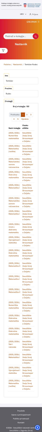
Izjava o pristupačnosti (21, 415)
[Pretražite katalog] (35, 36)
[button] (33, 14)
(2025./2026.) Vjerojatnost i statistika (14, 240)
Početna (7, 64)
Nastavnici (17, 64)
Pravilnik (21, 411)
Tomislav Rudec (31, 64)
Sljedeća (24, 119)
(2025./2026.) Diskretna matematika (14, 175)
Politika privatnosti (21, 418)
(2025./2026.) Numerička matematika (14, 136)
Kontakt (21, 422)
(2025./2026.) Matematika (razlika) (14, 149)
